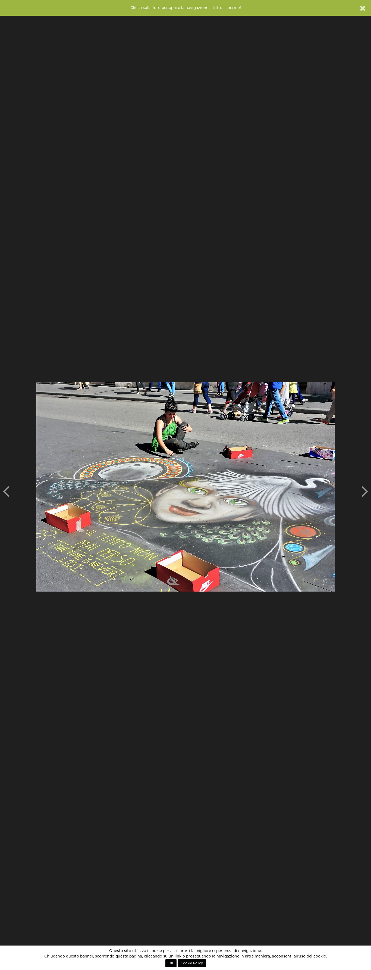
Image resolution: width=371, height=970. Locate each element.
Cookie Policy (192, 963)
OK (171, 963)
